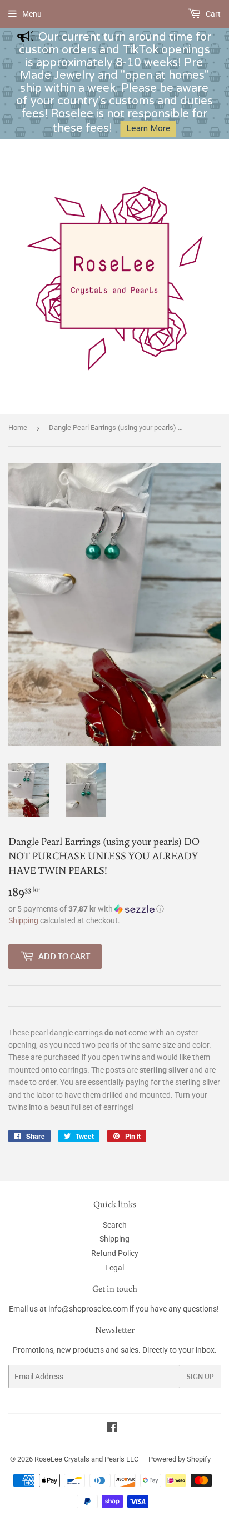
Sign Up (200, 1377)
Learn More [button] (148, 128)
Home (17, 427)
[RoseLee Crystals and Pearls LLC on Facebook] (112, 1428)
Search (115, 1224)
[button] (114, 909)
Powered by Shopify (179, 1459)
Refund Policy (114, 1253)
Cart (212, 13)
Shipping (23, 920)
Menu (32, 13)
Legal (114, 1267)
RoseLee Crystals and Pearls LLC (86, 1459)
